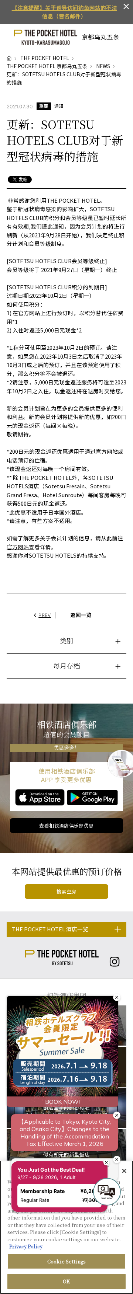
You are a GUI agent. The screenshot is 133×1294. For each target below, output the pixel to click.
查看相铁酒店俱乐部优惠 (66, 825)
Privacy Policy (25, 1246)
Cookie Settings (66, 1261)
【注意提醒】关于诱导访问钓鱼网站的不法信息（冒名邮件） (64, 12)
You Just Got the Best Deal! (52, 1163)
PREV (44, 615)
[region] (66, 1227)
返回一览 (81, 614)
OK (66, 1281)
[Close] (124, 1171)
